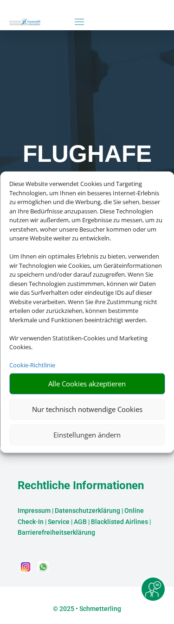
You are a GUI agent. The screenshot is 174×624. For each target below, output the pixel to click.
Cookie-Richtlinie (32, 365)
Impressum (34, 510)
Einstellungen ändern (87, 434)
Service (59, 521)
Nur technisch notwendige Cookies (87, 409)
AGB (80, 521)
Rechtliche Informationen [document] (81, 485)
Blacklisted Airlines (119, 521)
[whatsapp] (43, 569)
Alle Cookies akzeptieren (87, 383)
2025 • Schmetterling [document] (89, 608)
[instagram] (26, 569)
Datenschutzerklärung (87, 510)
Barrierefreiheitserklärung (56, 532)
